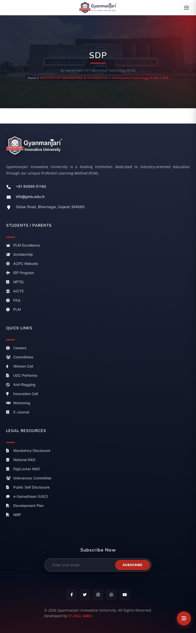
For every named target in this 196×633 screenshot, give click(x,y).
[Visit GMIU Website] (98, 145)
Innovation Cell (25, 394)
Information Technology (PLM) (135, 78)
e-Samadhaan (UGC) (30, 496)
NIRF (17, 515)
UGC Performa (25, 375)
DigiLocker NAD (26, 469)
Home (32, 78)
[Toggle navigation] (186, 7)
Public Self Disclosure (31, 487)
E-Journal (21, 412)
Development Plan (28, 505)
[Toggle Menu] (184, 618)
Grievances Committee (32, 478)
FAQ (16, 300)
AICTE (18, 291)
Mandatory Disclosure (31, 450)
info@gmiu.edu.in (30, 196)
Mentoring (21, 403)
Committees (23, 357)
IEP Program (23, 273)
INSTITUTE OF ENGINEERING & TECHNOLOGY (74, 78)
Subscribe (132, 565)
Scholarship (23, 254)
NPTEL (18, 282)
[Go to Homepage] (98, 7)
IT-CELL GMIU (80, 615)
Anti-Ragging (24, 384)
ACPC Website (25, 263)
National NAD (24, 459)
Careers (20, 348)
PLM (17, 309)
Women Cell (23, 366)
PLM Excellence (26, 245)
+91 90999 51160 (31, 186)
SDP (165, 78)
